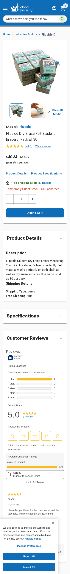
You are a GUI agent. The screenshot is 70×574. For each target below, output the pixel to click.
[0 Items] (63, 8)
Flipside (25, 127)
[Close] (53, 523)
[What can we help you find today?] (62, 19)
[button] (54, 8)
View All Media (57, 112)
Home (6, 34)
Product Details (16, 173)
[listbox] (27, 116)
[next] (49, 112)
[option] (17, 116)
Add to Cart (35, 212)
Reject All (29, 556)
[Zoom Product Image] (58, 63)
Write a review (43, 146)
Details (47, 182)
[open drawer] (5, 8)
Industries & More (26, 34)
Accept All (29, 567)
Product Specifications (46, 173)
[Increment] (32, 199)
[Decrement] (10, 199)
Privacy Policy (33, 538)
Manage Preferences (29, 546)
